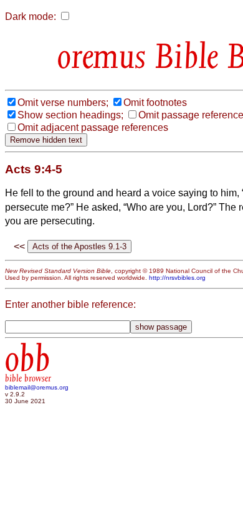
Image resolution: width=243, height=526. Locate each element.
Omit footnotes (155, 102)
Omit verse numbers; (62, 102)
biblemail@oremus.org (37, 387)
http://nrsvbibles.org (177, 277)
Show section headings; (70, 115)
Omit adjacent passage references (92, 127)
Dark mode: (30, 16)
